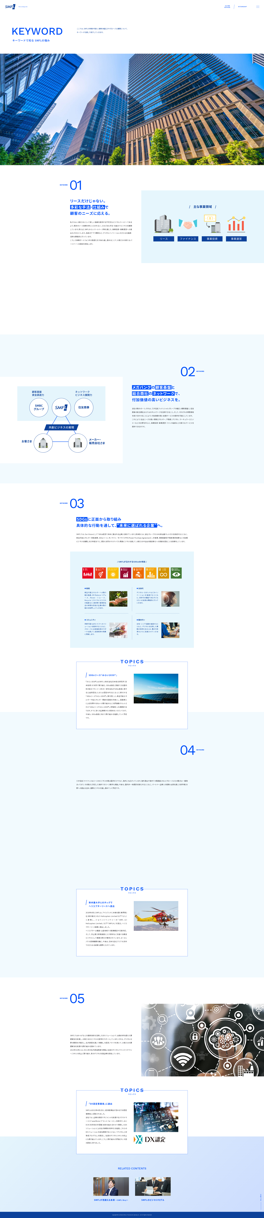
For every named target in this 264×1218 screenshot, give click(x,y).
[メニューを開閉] (258, 7)
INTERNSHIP (242, 6)
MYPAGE (227, 6)
